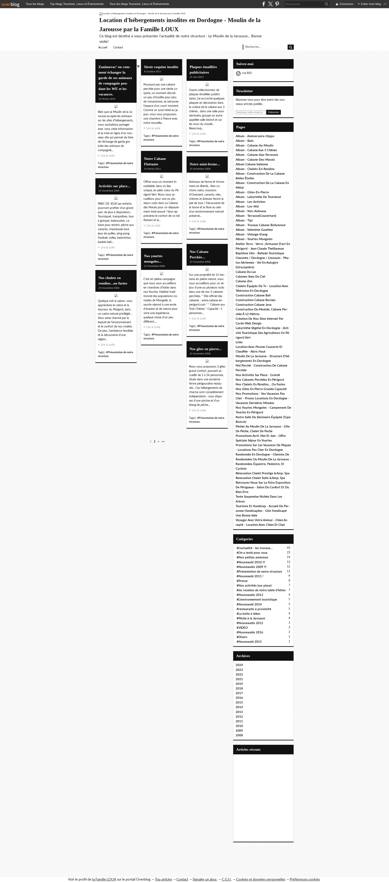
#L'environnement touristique (257, 599)
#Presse (242, 581)
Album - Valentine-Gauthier (254, 229)
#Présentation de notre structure (259, 571)
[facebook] (263, 4)
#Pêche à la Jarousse (251, 618)
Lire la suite (108, 155)
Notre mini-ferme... (205, 164)
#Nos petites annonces (252, 557)
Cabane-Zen (244, 281)
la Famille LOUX (104, 879)
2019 (239, 683)
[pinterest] (277, 4)
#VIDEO (242, 627)
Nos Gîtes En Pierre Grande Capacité (261, 389)
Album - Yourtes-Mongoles (254, 239)
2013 (239, 712)
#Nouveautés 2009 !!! (251, 567)
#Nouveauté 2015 (249, 641)
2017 (239, 693)
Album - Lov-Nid (247, 206)
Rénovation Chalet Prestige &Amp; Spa (263, 473)
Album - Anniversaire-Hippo (255, 136)
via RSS (247, 73)
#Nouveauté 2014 (249, 604)
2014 (239, 707)
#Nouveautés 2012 (250, 623)
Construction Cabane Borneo (256, 300)
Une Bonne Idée (246, 515)
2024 (239, 665)
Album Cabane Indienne (252, 164)
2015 (239, 702)
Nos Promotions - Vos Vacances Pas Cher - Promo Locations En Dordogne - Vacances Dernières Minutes (262, 398)
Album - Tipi (244, 220)
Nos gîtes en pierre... (206, 349)
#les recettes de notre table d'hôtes (261, 590)
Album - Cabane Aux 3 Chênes (256, 150)
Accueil (102, 47)
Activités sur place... (114, 186)
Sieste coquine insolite (161, 67)
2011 (239, 721)
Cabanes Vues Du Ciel (250, 276)
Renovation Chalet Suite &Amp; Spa (260, 478)
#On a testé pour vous (252, 552)
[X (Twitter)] (270, 4)
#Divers (242, 637)
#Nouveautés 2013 (250, 595)
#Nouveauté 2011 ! (250, 576)
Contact (118, 47)
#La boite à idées (248, 613)
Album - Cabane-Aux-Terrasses (257, 154)
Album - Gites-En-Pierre (252, 192)
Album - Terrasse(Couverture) (256, 215)
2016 (239, 697)
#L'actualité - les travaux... (255, 548)
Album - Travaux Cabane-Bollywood (260, 225)
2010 (239, 726)
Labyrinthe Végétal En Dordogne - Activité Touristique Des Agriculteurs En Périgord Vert (263, 333)
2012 (239, 716)
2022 (239, 674)
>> (163, 441)
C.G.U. (227, 879)
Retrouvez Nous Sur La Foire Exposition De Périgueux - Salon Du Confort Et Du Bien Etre (263, 487)
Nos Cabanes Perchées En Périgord (260, 379)
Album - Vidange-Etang (251, 234)
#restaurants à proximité (254, 609)
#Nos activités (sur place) (254, 585)
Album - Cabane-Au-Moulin (254, 145)
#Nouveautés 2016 (250, 632)
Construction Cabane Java (253, 304)
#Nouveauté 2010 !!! (251, 562)
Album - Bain (244, 140)
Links (239, 342)
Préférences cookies (305, 879)
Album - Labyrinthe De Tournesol (258, 197)
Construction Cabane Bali (253, 295)
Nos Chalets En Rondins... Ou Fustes (260, 384)
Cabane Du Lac (246, 272)
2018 (239, 688)
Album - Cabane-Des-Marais (255, 159)
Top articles (163, 879)
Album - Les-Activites (250, 201)
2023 (239, 669)
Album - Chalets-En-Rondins (255, 169)
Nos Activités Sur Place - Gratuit (258, 375)
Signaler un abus (205, 879)
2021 (239, 679)
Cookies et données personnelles (260, 879)
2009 (239, 730)
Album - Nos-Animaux (251, 211)
